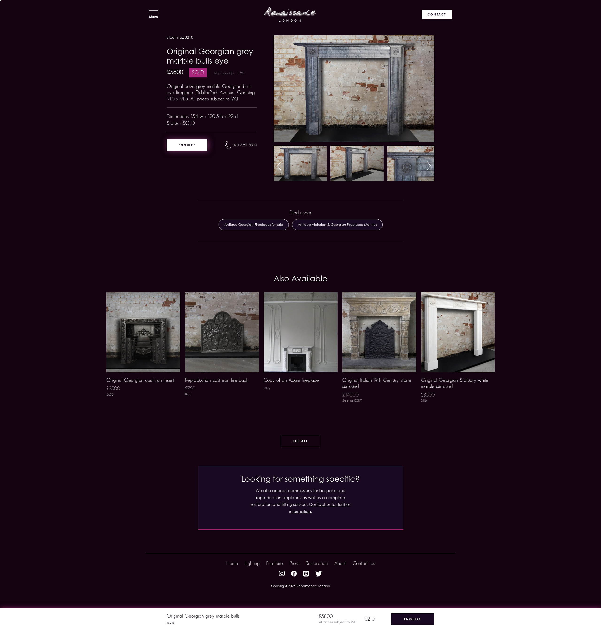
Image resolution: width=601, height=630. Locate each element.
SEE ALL (300, 441)
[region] (300, 354)
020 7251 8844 (245, 145)
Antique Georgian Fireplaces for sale (253, 224)
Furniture (274, 563)
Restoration (317, 563)
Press (294, 563)
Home (232, 563)
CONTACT (437, 14)
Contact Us (364, 563)
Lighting (252, 563)
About (340, 563)
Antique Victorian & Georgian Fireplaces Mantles (337, 224)
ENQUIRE (187, 145)
